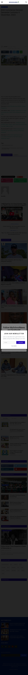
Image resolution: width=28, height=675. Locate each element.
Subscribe (20, 342)
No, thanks (14, 345)
